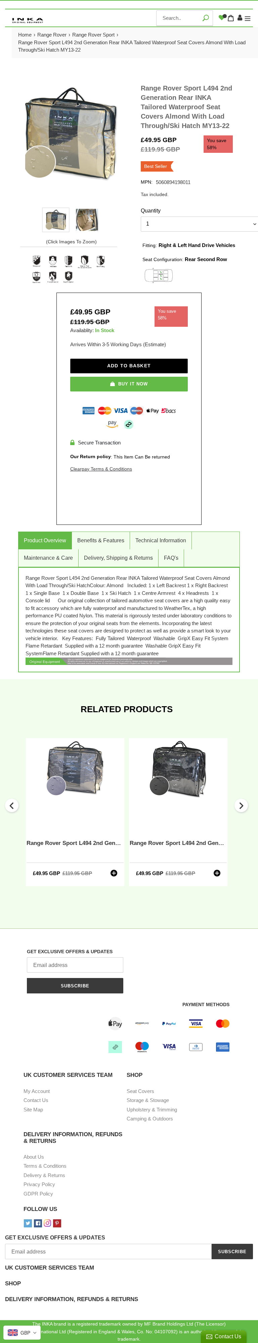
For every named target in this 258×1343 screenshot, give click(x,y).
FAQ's (171, 558)
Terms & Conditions (45, 1166)
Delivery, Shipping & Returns (118, 558)
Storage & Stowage (148, 1100)
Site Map (33, 1109)
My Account (37, 1091)
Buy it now (133, 383)
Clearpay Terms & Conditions (101, 469)
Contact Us (36, 1100)
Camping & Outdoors (150, 1118)
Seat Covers (140, 1091)
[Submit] (205, 18)
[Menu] (247, 18)
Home (25, 35)
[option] (55, 219)
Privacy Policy (39, 1184)
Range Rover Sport (93, 35)
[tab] (129, 1272)
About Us (34, 1157)
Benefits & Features (100, 540)
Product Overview (45, 540)
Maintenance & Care (48, 558)
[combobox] (184, 18)
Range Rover (52, 35)
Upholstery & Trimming (152, 1109)
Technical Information (160, 540)
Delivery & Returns (44, 1175)
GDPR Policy (38, 1194)
